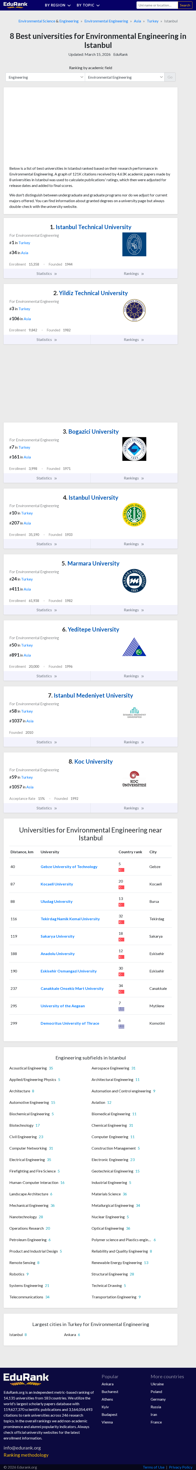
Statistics (45, 273)
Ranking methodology (26, 1455)
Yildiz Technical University (90, 292)
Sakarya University (58, 936)
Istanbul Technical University (90, 226)
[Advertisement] (45, 128)
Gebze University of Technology (69, 866)
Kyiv (105, 1406)
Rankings (132, 273)
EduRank (120, 54)
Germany (158, 1399)
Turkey (152, 21)
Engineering (69, 21)
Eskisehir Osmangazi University (69, 971)
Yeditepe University (90, 629)
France (156, 1422)
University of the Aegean (63, 1005)
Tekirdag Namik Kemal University (70, 918)
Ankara (108, 1384)
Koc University (91, 761)
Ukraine (157, 1384)
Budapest (109, 1414)
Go (170, 77)
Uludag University (57, 901)
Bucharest (110, 1391)
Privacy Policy (180, 1467)
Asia (137, 21)
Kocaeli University (57, 884)
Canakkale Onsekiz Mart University (72, 988)
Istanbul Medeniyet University (90, 695)
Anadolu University (58, 953)
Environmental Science (36, 21)
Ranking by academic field (90, 67)
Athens (107, 1399)
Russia (156, 1406)
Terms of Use (153, 1467)
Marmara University (91, 563)
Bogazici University (91, 431)
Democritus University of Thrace (70, 1023)
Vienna (107, 1422)
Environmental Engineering (106, 21)
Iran (154, 1414)
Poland (156, 1391)
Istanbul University (90, 497)
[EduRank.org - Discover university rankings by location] (15, 4)
